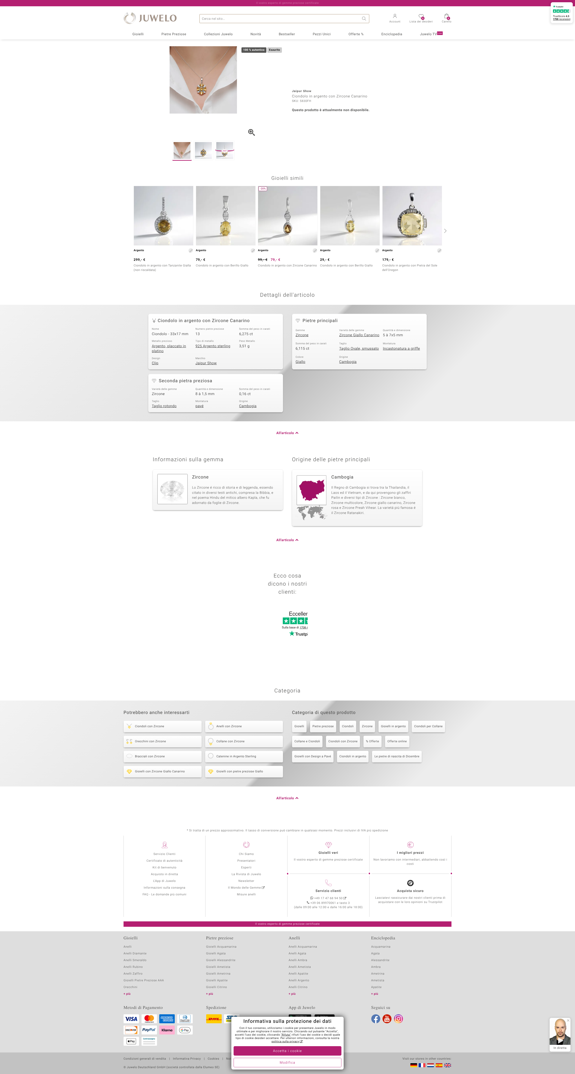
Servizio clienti (328, 891)
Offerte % (356, 34)
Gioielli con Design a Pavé (312, 756)
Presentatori (246, 861)
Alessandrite (380, 960)
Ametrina (378, 974)
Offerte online (397, 741)
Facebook (375, 1018)
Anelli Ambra (298, 960)
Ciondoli (348, 726)
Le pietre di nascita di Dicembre (396, 756)
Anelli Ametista (300, 967)
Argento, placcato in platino (169, 348)
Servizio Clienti (164, 854)
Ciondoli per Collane (428, 726)
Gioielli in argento (393, 726)
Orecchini (130, 987)
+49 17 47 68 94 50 (328, 898)
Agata (375, 953)
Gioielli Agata (216, 953)
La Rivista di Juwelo (246, 874)
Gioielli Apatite (217, 980)
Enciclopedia (391, 34)
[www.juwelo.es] (439, 1065)
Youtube (387, 1018)
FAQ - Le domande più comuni (165, 894)
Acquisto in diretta (164, 874)
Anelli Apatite (298, 974)
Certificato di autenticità (164, 861)
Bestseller (287, 34)
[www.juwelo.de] (413, 1065)
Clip (155, 363)
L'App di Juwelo (164, 881)
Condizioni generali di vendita (145, 1059)
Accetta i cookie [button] (287, 1051)
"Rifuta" (286, 1035)
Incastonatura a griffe (401, 348)
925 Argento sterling (212, 346)
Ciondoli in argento (352, 756)
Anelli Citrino (298, 987)
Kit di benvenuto (164, 867)
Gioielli (138, 34)
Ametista (378, 980)
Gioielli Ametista (218, 967)
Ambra (376, 967)
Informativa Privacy (187, 1059)
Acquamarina (381, 947)
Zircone (302, 335)
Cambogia (348, 362)
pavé (199, 406)
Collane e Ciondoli (307, 741)
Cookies (213, 1059)
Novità (255, 34)
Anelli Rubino (133, 967)
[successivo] (444, 230)
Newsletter (246, 881)
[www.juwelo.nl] (430, 1065)
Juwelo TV (431, 34)
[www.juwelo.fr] (422, 1065)
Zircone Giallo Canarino (359, 335)
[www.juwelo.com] (447, 1065)
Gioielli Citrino (216, 987)
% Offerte (372, 741)
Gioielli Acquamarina (221, 947)
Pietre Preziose (173, 34)
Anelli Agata (297, 953)
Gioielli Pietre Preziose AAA (144, 980)
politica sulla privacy (285, 1042)
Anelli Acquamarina (303, 947)
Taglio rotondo (164, 406)
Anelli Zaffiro (133, 974)
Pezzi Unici (322, 34)
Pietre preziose (323, 726)
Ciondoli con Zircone (343, 741)
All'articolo (285, 433)
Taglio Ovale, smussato (359, 348)
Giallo (300, 362)
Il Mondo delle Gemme (244, 888)
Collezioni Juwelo (218, 34)
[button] (395, 19)
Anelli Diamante (135, 953)
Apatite (376, 987)
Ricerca (364, 18)
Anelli (128, 947)
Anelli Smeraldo (135, 960)
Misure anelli (246, 894)
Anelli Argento (299, 980)
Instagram (398, 1018)
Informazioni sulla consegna (165, 888)
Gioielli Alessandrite (221, 960)
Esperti (246, 867)
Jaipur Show (206, 363)
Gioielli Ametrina (218, 974)
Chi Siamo (246, 854)
